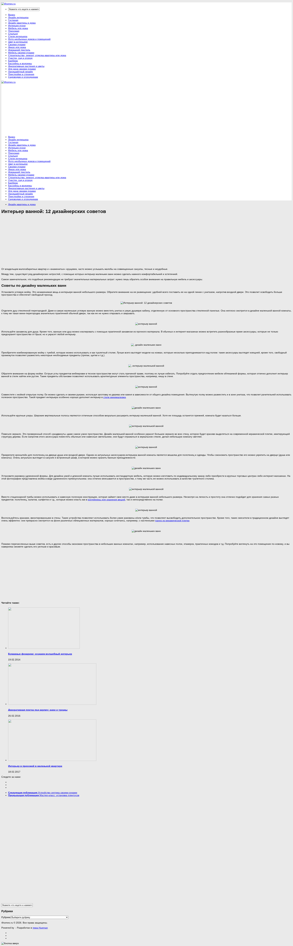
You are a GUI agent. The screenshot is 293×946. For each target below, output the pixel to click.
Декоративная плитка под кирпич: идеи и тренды (37, 709)
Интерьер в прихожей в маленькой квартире (35, 766)
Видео (11, 14)
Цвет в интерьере (18, 41)
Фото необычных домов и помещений (29, 39)
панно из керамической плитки (172, 520)
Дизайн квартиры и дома (22, 22)
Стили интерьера (17, 36)
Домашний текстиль (19, 50)
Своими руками (16, 44)
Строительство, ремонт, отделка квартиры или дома (37, 55)
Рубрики (6, 917)
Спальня (13, 33)
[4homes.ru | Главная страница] (8, 3)
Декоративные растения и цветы (26, 66)
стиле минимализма (114, 397)
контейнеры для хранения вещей (106, 499)
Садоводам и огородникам (23, 77)
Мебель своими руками (21, 52)
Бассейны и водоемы (20, 63)
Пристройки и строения (21, 74)
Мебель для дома (18, 28)
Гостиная (13, 20)
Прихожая (13, 31)
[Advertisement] (63, 109)
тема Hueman (40, 927)
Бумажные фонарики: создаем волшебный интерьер (40, 653)
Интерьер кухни (17, 25)
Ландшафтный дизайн (20, 71)
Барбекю (13, 60)
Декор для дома (17, 47)
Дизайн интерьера (18, 17)
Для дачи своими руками (22, 68)
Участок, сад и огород (20, 58)
